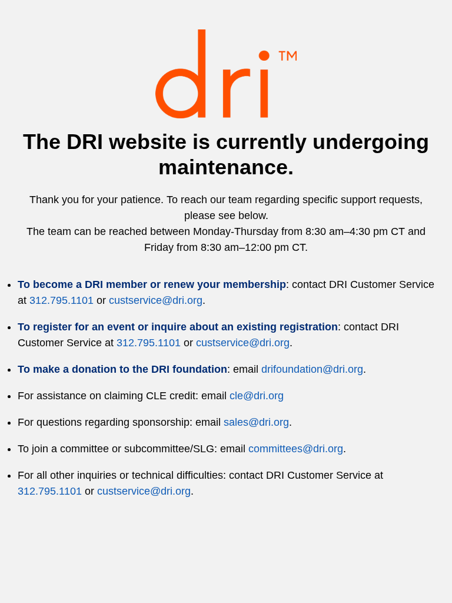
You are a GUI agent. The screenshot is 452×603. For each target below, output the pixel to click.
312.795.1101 (61, 300)
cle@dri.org (257, 396)
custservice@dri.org (155, 300)
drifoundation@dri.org (312, 369)
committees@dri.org (295, 449)
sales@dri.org (256, 422)
